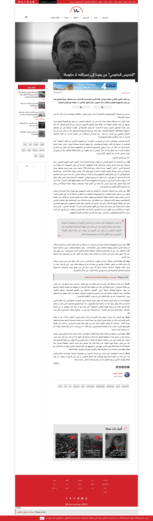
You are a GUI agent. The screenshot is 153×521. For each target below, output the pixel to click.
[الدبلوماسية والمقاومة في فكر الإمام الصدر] (66, 445)
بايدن (30, 144)
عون (70, 386)
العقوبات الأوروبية (100, 386)
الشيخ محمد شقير (70, 449)
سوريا (66, 17)
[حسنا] (151, 518)
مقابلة (100, 1)
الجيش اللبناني (125, 386)
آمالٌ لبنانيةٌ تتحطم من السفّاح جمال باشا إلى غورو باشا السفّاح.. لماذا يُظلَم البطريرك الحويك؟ (28, 94)
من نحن (72, 1)
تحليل (125, 1)
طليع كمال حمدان (95, 447)
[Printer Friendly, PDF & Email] (56, 364)
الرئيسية (105, 17)
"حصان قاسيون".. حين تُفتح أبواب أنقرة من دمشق (28, 124)
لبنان (95, 17)
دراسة (105, 1)
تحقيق (120, 1)
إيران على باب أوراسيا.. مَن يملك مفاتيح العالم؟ (29, 104)
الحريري (118, 386)
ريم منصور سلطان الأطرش (118, 447)
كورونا (105, 492)
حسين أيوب (126, 92)
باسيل (83, 386)
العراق (75, 17)
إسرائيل (42, 144)
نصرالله (60, 386)
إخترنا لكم (87, 1)
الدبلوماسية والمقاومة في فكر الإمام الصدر (67, 453)
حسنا (42, 518)
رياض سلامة (76, 386)
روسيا (29, 150)
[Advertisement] (91, 412)
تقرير (134, 1)
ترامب (25, 144)
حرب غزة (42, 150)
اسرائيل (36, 144)
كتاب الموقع (79, 1)
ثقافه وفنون (55, 17)
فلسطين (86, 17)
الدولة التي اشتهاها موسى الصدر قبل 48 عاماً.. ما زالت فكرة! (91, 452)
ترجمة (110, 1)
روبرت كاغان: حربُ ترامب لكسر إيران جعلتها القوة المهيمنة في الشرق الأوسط (28, 114)
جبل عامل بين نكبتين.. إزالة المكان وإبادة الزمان (29, 132)
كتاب (115, 1)
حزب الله (35, 150)
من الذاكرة (94, 1)
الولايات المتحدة (90, 386)
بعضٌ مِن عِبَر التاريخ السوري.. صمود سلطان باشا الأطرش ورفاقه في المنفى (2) (117, 453)
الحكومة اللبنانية (110, 386)
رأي (130, 1)
